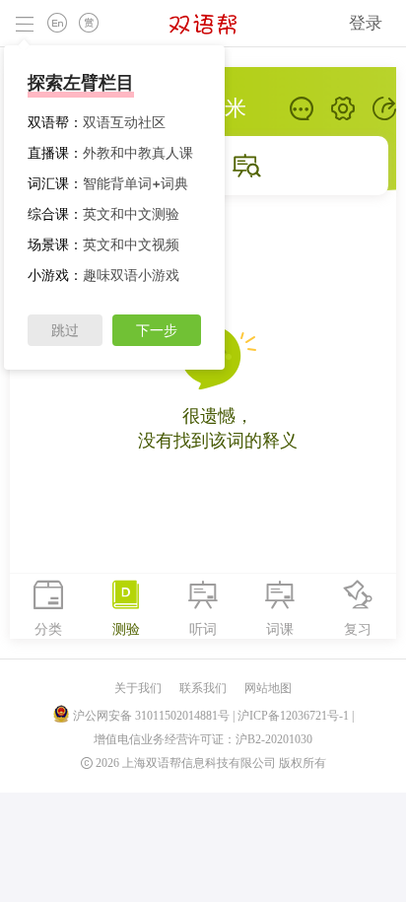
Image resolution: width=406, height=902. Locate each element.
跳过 (65, 330)
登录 (365, 23)
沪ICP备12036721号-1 (293, 716)
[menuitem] (365, 23)
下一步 (156, 330)
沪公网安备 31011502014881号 (151, 716)
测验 (126, 628)
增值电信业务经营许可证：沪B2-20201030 (203, 739)
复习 (358, 628)
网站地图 (268, 688)
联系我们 (203, 688)
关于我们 (138, 688)
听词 (203, 628)
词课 (280, 628)
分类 (48, 628)
